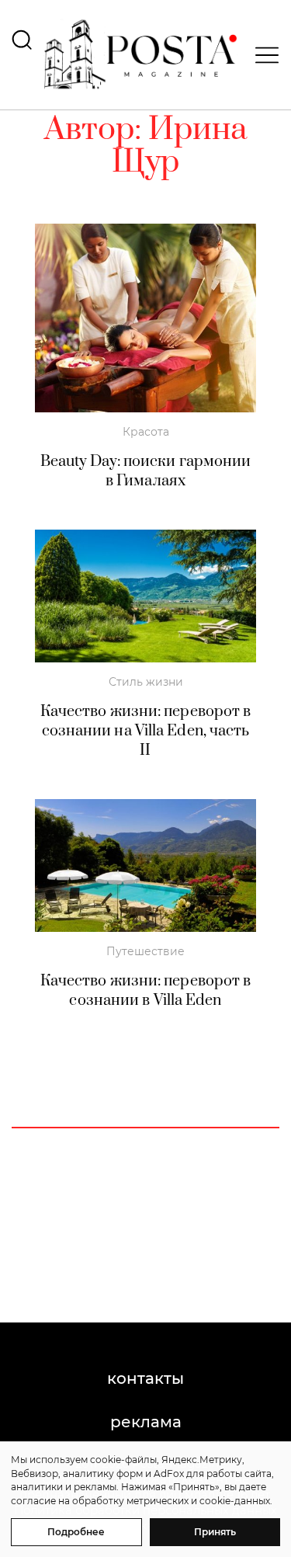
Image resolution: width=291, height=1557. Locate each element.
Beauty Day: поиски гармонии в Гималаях (145, 471)
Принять (215, 1532)
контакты (145, 1378)
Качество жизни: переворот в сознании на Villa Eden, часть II (145, 731)
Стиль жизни (146, 682)
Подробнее (76, 1532)
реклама (146, 1422)
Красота (146, 432)
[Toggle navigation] (262, 55)
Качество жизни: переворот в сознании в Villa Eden (145, 990)
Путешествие (145, 951)
